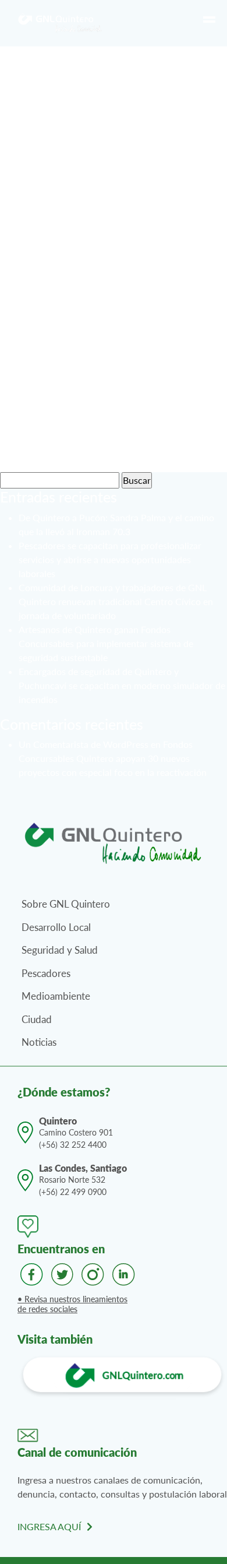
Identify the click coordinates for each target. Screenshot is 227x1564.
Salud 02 (50, 369)
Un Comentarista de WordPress (83, 744)
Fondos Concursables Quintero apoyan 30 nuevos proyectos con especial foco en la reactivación (113, 758)
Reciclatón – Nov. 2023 (97, 286)
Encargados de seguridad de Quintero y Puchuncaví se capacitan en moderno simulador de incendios (122, 685)
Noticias (39, 1042)
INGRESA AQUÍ (49, 1526)
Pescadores (46, 973)
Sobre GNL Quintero (66, 904)
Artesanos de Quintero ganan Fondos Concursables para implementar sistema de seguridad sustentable (106, 643)
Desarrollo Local (56, 927)
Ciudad (37, 1019)
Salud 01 (50, 411)
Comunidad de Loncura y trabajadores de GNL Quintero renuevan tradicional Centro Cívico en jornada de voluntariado (116, 601)
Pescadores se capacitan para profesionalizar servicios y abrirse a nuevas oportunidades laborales (110, 559)
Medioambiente (56, 996)
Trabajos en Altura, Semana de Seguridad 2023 (117, 136)
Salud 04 (50, 327)
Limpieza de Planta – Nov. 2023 (123, 186)
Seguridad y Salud (60, 950)
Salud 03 (50, 452)
